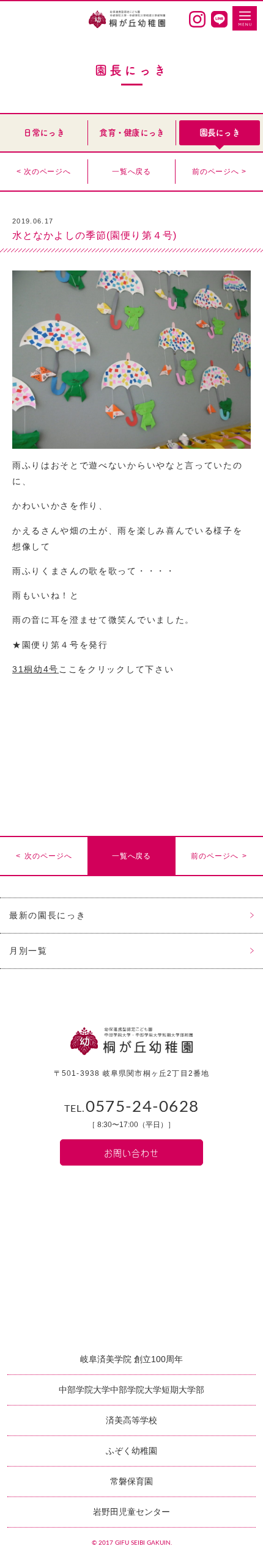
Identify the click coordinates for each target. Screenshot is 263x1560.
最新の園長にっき (47, 915)
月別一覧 (28, 951)
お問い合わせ (131, 1152)
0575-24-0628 (131, 1107)
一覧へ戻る (131, 171)
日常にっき (43, 132)
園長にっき (219, 132)
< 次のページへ (44, 171)
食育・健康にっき (131, 132)
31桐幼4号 (35, 669)
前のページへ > (219, 171)
